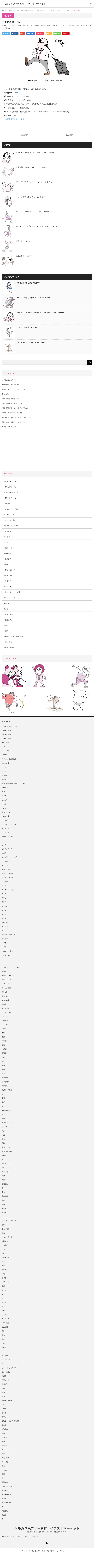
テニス (4, 918)
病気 (6, 625)
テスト (4, 914)
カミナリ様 (5, 828)
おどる (4, 771)
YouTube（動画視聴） (9, 759)
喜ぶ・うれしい (30, 25)
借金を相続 (5, 1082)
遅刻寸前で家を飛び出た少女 (28, 283)
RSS (47, 1543)
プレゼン (5, 992)
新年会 (4, 1278)
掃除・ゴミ (5, 1257)
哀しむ (4, 1139)
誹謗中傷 (5, 1429)
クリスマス (5, 832)
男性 (73, 25)
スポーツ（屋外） (11, 520)
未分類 (6, 609)
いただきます (6, 763)
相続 (6, 631)
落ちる (4, 1413)
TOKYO (4, 755)
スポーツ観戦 (6, 869)
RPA (3, 747)
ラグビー (5, 1016)
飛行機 (8, 28)
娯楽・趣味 (40, 25)
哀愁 (3, 1143)
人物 (19, 25)
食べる (4, 1498)
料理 (3, 1274)
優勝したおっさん (23, 241)
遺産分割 (5, 1462)
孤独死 (4, 1180)
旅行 (3, 28)
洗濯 (3, 1311)
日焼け (4, 1286)
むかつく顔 (5, 808)
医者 (3, 1114)
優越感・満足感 (7, 1090)
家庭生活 (8, 587)
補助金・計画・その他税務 (14, 636)
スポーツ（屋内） (11, 515)
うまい (4, 767)
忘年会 (4, 1208)
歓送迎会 (5, 1302)
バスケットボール (8, 951)
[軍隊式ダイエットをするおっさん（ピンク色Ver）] (80, 675)
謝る (3, 1433)
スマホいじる (6, 881)
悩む (3, 1233)
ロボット (5, 1029)
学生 (3, 1188)
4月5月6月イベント (11, 492)
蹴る (3, 1441)
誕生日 (4, 1425)
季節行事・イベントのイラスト (12, 403)
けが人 (4, 796)
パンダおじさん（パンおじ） (11, 967)
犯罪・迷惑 (8, 614)
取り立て (5, 1127)
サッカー (5, 845)
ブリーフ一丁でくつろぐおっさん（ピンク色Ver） (35, 182)
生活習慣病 (8, 620)
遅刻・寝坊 (5, 1458)
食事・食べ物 (9, 647)
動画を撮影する (7, 1110)
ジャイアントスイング (9, 857)
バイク (4, 947)
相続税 (4, 1347)
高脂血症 (5, 1511)
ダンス (4, 902)
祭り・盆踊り (6, 1360)
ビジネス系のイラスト (9, 380)
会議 (3, 1069)
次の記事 (69, 135)
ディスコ (5, 926)
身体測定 (5, 1445)
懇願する (5, 1241)
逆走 (3, 1454)
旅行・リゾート (60, 25)
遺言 (3, 1466)
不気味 (4, 1033)
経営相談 (5, 1384)
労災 (3, 1102)
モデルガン (5, 1008)
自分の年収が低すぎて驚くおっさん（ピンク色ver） (36, 152)
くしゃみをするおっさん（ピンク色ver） (31, 197)
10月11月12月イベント (13, 481)
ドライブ (5, 939)
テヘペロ (5, 922)
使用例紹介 (7, 553)
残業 (3, 1306)
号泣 (3, 1135)
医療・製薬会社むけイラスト (11, 399)
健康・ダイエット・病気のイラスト (13, 389)
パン (3, 963)
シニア (4, 853)
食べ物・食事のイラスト (10, 427)
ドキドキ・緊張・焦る (9, 935)
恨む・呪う (5, 1229)
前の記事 (24, 135)
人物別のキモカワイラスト (10, 385)
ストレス (5, 861)
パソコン (5, 959)
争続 (3, 1045)
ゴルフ (4, 841)
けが (3, 792)
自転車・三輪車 (7, 1400)
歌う (3, 1298)
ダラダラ (5, 894)
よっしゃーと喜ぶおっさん (27, 327)
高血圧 (4, 1515)
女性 (3, 1168)
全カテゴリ (5, 394)
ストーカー (5, 865)
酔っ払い (5, 1470)
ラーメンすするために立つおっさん (31, 342)
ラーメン (5, 1020)
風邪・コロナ (6, 1490)
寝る (3, 1204)
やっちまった (6, 812)
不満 (3, 1037)
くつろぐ (5, 788)
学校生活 (8, 581)
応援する (5, 1212)
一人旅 (85, 25)
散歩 (3, 1266)
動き (6, 564)
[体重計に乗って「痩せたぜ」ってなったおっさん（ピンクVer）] (80, 701)
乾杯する (5, 1041)
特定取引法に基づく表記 (15, 119)
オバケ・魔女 (6, 816)
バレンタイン (6, 955)
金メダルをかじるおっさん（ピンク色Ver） (34, 298)
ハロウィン (5, 943)
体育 (3, 1074)
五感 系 (7, 537)
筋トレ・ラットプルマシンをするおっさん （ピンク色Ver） (39, 226)
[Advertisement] (20, 450)
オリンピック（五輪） (12, 509)
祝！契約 (5, 1355)
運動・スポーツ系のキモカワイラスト (14, 422)
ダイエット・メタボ (11, 526)
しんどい (5, 800)
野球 (3, 1474)
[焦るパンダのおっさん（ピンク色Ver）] (14, 675)
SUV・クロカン (7, 751)
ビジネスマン (12, 25)
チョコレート (6, 906)
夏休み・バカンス (8, 1163)
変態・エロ (5, 1155)
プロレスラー (6, 1000)
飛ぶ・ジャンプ (7, 1494)
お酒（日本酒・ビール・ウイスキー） (14, 783)
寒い (3, 1200)
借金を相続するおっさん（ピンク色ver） (31, 167)
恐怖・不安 (5, 1225)
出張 (23, 25)
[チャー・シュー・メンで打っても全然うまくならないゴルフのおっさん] (14, 701)
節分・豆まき (6, 1372)
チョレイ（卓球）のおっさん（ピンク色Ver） (33, 212)
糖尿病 (4, 1376)
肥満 (3, 1392)
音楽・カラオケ (7, 1486)
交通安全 (5, 1053)
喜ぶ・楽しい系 (10, 570)
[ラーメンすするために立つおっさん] (55, 701)
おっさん (79, 25)
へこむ (4, 804)
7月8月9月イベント (11, 498)
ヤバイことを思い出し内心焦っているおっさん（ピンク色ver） (41, 312)
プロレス (5, 996)
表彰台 (4, 1417)
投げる (4, 1253)
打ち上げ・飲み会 (8, 1245)
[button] (47, 56)
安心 (3, 1192)
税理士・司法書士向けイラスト (12, 413)
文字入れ (7, 603)
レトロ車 (5, 1024)
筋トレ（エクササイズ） (10, 1368)
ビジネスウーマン (8, 975)
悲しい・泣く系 (49, 25)
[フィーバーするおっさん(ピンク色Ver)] (39, 675)
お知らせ (7, 503)
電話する (5, 1482)
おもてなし (5, 775)
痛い (3, 1339)
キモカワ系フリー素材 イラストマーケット (47, 1528)
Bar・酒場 (5, 742)
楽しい (68, 25)
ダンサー (5, 898)
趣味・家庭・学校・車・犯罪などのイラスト (16, 417)
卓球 (3, 1118)
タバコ (4, 886)
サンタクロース (7, 849)
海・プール (5, 1319)
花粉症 (4, 1409)
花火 (3, 1404)
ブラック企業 (6, 988)
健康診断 (8, 559)
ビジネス (5, 25)
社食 (3, 1351)
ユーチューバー (7, 1012)
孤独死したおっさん (23, 256)
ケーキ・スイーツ (8, 836)
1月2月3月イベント (11, 487)
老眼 (3, 1388)
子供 (3, 1176)
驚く (3, 1507)
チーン (4, 910)
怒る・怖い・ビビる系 (12, 592)
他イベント (8, 548)
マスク (4, 1004)
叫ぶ (3, 1131)
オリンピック (6, 820)
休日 (3, 1065)
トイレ (4, 931)
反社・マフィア (7, 1123)
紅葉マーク (5, 1380)
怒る (3, 1217)
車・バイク (8, 642)
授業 (3, 1261)
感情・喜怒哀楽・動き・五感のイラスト (15, 408)
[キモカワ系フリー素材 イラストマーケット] (24, 4)
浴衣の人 (5, 1315)
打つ (3, 1249)
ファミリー (5, 984)
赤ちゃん (5, 1437)
